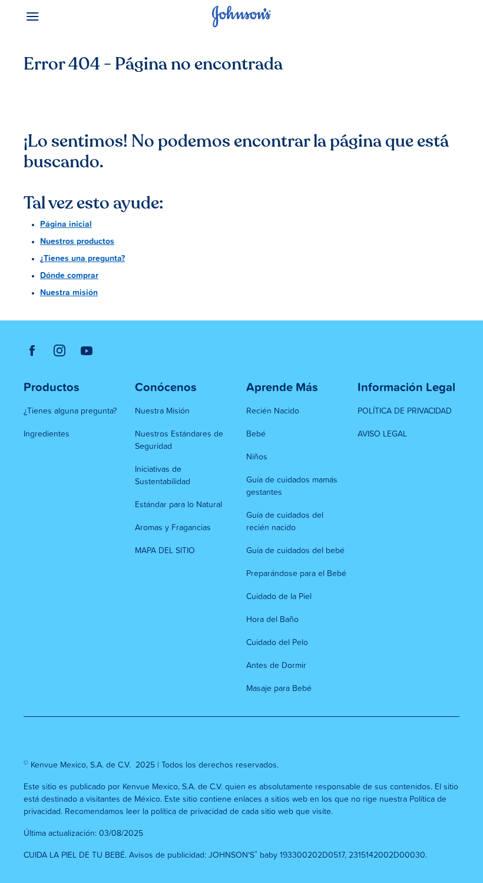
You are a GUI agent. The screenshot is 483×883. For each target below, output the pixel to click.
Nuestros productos (77, 241)
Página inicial (66, 224)
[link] (32, 350)
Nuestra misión (69, 293)
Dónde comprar (69, 276)
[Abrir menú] (78, 16)
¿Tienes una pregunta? (82, 258)
